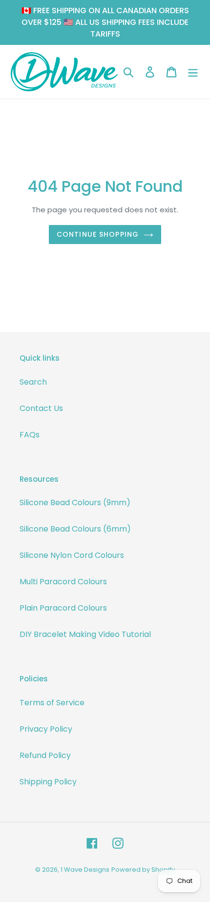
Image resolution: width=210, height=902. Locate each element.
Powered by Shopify (143, 869)
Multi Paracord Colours (63, 581)
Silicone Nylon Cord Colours (72, 555)
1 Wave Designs (85, 869)
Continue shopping (98, 234)
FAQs (30, 434)
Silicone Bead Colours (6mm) (75, 528)
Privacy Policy (46, 729)
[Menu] (193, 71)
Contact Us (41, 408)
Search (33, 382)
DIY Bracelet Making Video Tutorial (85, 634)
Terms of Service (52, 702)
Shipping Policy (48, 781)
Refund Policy (45, 755)
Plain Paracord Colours (63, 608)
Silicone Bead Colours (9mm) (75, 502)
